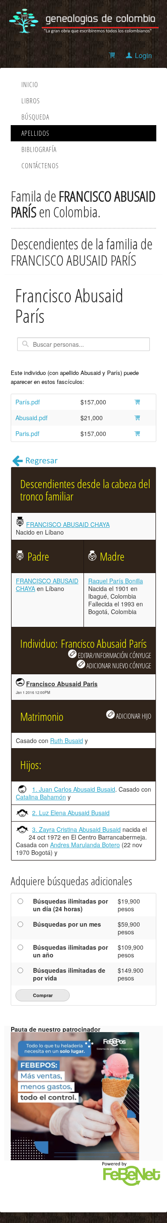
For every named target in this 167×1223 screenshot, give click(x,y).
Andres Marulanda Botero (85, 844)
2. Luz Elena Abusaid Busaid (71, 812)
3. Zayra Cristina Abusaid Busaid (76, 829)
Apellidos (35, 133)
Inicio (29, 84)
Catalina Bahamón (41, 797)
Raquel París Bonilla (115, 580)
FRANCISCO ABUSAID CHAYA (68, 524)
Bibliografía (39, 149)
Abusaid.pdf (31, 417)
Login (143, 55)
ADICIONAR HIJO (133, 715)
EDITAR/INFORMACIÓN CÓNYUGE (114, 655)
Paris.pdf (27, 433)
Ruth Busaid (66, 740)
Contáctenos (40, 165)
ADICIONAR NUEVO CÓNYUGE (118, 665)
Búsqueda (35, 117)
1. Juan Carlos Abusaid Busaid (73, 789)
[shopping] (113, 55)
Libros (30, 100)
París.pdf (27, 402)
